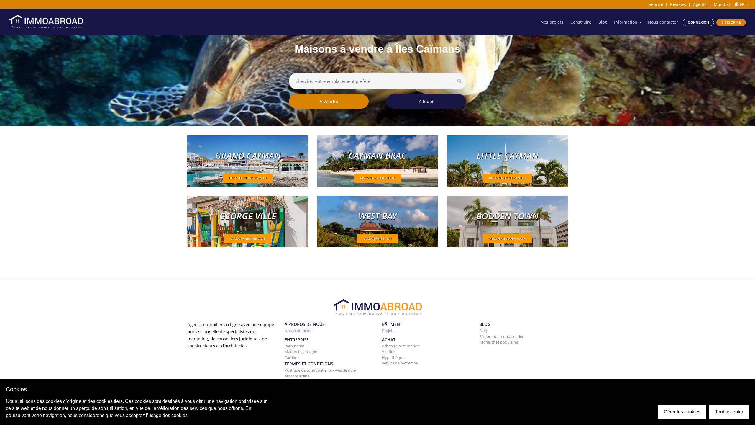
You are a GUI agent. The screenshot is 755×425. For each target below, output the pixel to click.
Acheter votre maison (401, 346)
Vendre (656, 4)
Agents (700, 4)
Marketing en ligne (301, 351)
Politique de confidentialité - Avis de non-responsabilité (320, 373)
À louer (426, 101)
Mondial (722, 4)
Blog (602, 22)
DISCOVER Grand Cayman (248, 178)
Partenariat (294, 346)
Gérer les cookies (682, 411)
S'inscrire (731, 22)
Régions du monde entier (501, 336)
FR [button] (742, 4)
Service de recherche (400, 363)
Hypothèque (393, 357)
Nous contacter (663, 22)
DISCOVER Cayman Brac (377, 178)
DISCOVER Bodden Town (507, 238)
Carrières (292, 357)
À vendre (328, 101)
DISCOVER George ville (247, 238)
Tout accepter (729, 411)
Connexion (698, 22)
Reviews (678, 4)
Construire (580, 22)
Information (625, 22)
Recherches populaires (499, 342)
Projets (388, 330)
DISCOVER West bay (377, 238)
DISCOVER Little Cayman (507, 178)
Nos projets (552, 22)
